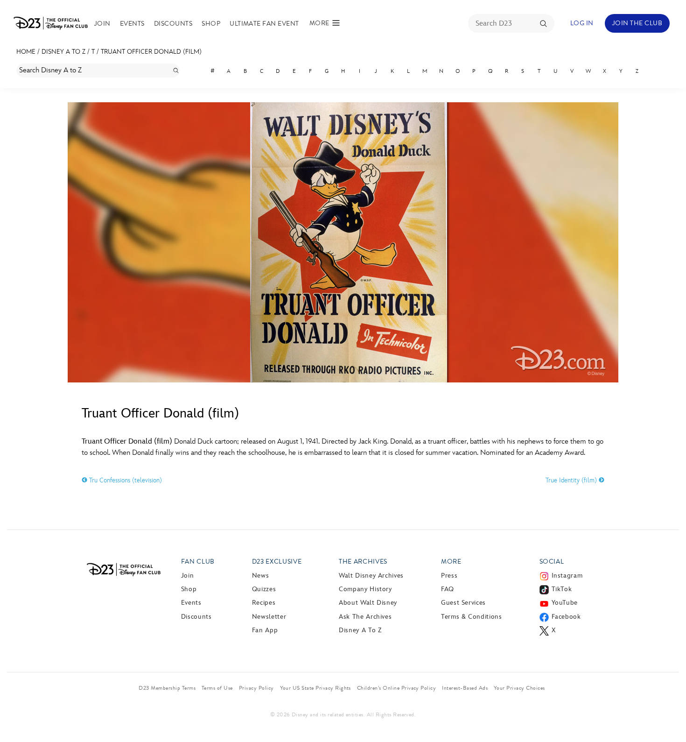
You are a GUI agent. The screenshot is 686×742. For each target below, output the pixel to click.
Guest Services (463, 603)
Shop (211, 23)
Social (551, 561)
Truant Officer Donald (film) (151, 52)
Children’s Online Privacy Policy (396, 688)
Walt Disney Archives (371, 575)
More (451, 561)
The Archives (363, 561)
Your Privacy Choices (519, 688)
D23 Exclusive (276, 561)
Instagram (567, 575)
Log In (582, 23)
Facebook (566, 617)
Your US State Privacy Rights (315, 688)
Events (132, 23)
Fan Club (198, 561)
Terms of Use (217, 688)
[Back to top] (668, 715)
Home (25, 52)
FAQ (447, 589)
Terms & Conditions (471, 617)
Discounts (173, 23)
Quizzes (264, 589)
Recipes (263, 603)
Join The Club (637, 23)
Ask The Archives (365, 617)
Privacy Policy (256, 688)
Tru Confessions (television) (124, 480)
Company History (365, 589)
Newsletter (269, 617)
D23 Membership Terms (167, 688)
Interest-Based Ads (465, 688)
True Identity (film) (572, 480)
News (260, 575)
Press (449, 575)
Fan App (265, 630)
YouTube (565, 603)
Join (102, 23)
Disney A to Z (63, 52)
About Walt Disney (368, 603)
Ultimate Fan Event (264, 23)
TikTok (562, 589)
